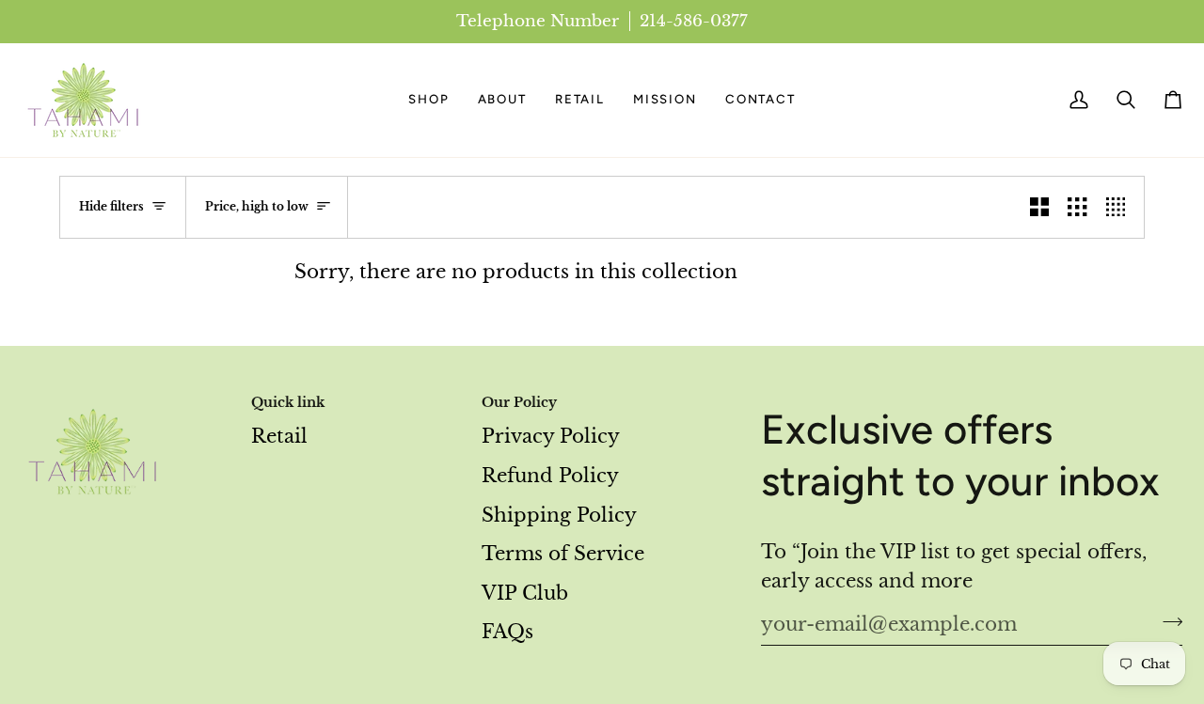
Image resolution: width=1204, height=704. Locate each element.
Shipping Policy (559, 515)
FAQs (507, 631)
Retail (279, 436)
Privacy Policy (551, 436)
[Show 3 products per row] (1077, 207)
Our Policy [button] (519, 402)
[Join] (1166, 622)
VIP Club (525, 593)
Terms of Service (563, 553)
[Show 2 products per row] (1039, 207)
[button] (428, 100)
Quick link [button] (288, 402)
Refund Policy (550, 475)
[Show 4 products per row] (1120, 207)
